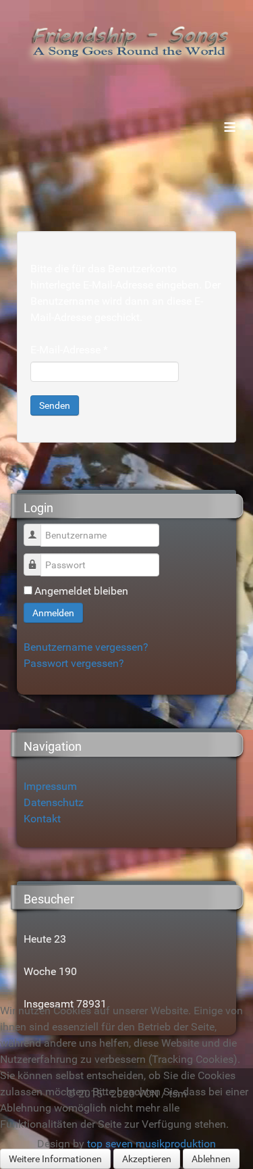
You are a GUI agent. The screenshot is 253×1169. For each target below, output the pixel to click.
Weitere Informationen (55, 1158)
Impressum (50, 786)
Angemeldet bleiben (81, 590)
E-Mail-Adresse (69, 349)
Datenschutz (54, 802)
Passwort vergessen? (74, 663)
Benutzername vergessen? (86, 647)
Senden (54, 405)
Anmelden (53, 612)
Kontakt (42, 818)
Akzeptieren (146, 1158)
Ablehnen (211, 1158)
